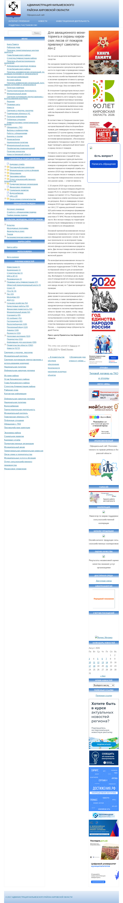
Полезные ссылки (104, 695)
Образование (15, 173)
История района (14, 80)
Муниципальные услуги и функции (24, 170)
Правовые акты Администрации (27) (22, 282)
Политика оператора (16, 151)
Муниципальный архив (16, 94)
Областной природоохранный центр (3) (24, 285)
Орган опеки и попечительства (23, 199)
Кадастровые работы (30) (18, 306)
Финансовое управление (20, 187)
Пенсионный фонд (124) (17, 327)
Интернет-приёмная (19, 21)
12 (98, 662)
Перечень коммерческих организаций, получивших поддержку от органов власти (24, 84)
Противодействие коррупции (22, 167)
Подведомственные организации (24, 184)
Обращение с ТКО (14, 127)
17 (90, 666)
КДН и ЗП (14, 196)
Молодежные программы (17, 228)
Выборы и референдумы (17, 130)
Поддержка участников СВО (23, 25)
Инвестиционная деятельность (72, 21)
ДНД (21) (10, 300)
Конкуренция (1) (14, 270)
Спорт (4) (11, 288)
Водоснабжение (16, 193)
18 (94, 666)
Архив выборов (13, 139)
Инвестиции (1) (13, 267)
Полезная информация (17, 116)
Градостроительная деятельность (21, 91)
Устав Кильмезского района (18, 69)
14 (107, 662)
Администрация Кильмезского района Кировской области (50, 7)
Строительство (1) (15, 273)
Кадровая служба (17, 164)
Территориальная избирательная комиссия (23, 451)
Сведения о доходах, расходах (20, 110)
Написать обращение (104, 164)
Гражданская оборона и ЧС (18, 113)
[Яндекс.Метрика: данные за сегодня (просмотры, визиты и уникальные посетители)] (103, 637)
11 (94, 662)
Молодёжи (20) (13, 297)
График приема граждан (17, 215)
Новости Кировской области (19, 154)
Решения (11, 101)
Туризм (10, 234)
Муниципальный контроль (18, 145)
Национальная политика (17, 142)
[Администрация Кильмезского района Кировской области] (13, 18)
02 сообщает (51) (14, 318)
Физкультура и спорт (15, 231)
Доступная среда (104, 581)
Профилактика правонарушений (21, 148)
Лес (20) (10, 294)
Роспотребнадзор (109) (17, 324)
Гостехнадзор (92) (14, 321)
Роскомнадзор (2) (14, 279)
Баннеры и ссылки (15, 136)
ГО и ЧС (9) (11, 291)
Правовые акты (13, 104)
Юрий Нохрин (67, 349)
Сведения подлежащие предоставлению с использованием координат (23, 98)
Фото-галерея (13, 257)
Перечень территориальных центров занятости (21, 51)
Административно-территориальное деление (21, 123)
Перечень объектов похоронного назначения (19, 62)
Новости (42, 21)
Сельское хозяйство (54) (17, 303)
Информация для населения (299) (21, 342)
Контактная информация (17, 77)
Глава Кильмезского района (19, 55)
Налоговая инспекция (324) (18, 336)
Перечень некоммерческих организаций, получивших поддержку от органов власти (24, 73)
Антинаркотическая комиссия (19, 237)
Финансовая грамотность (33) (19, 309)
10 (90, 662)
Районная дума (13, 47)
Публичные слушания (16, 119)
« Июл (102, 676)
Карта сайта (12, 247)
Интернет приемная (15, 209)
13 (103, 662)
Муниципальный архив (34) (18, 312)
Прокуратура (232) (15, 339)
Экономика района (18, 176)
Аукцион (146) (13, 330)
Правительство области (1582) (20, 345)
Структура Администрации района (22, 58)
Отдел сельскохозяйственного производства (20, 180)
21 (107, 666)
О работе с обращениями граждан (21, 212)
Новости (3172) (13, 348)
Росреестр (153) (14, 333)
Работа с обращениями (17, 133)
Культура (11, 225)
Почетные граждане (15, 88)
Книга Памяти (13, 44)
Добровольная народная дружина (21, 66)
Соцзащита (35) (14, 315)
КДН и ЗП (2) (12, 276)
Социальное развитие (19, 190)
